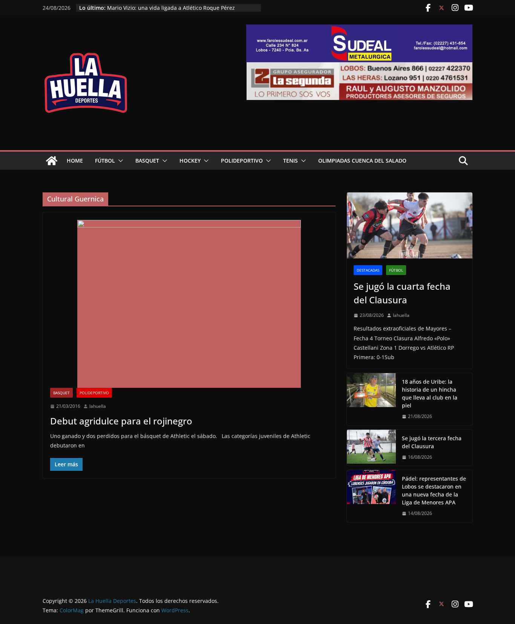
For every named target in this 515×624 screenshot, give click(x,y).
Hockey (190, 160)
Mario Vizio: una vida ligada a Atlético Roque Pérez (171, 7)
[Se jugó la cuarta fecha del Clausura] (409, 225)
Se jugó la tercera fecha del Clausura (431, 442)
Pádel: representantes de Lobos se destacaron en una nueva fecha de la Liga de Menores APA (434, 490)
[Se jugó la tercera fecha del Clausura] (371, 448)
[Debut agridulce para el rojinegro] (189, 304)
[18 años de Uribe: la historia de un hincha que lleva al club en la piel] (371, 399)
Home (75, 160)
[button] (119, 160)
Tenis (290, 160)
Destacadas (368, 270)
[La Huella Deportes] (52, 161)
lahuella (97, 406)
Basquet (147, 160)
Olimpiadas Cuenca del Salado (362, 160)
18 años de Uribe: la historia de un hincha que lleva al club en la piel (429, 393)
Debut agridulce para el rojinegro (121, 421)
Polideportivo (242, 160)
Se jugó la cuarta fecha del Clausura (402, 293)
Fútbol (105, 160)
